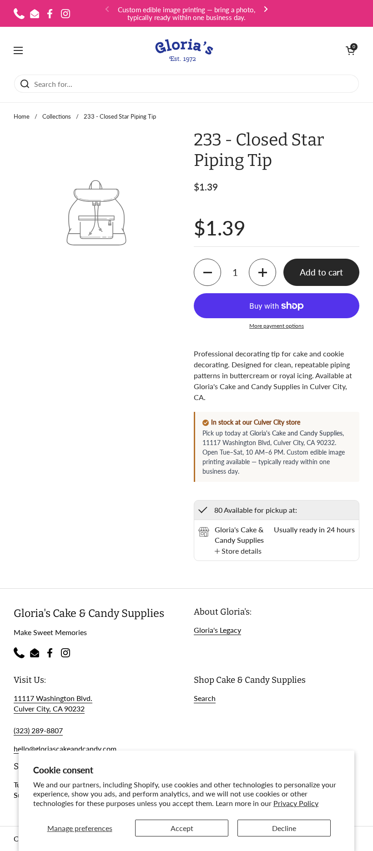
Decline (284, 828)
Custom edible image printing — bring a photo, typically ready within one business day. (186, 13)
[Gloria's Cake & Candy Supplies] (184, 50)
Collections (56, 116)
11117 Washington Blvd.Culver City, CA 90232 (53, 703)
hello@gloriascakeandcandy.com (65, 748)
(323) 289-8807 (38, 730)
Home (22, 116)
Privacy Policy (295, 803)
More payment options (276, 325)
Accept (182, 828)
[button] (350, 50)
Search (205, 698)
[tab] (238, 551)
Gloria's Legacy (217, 630)
